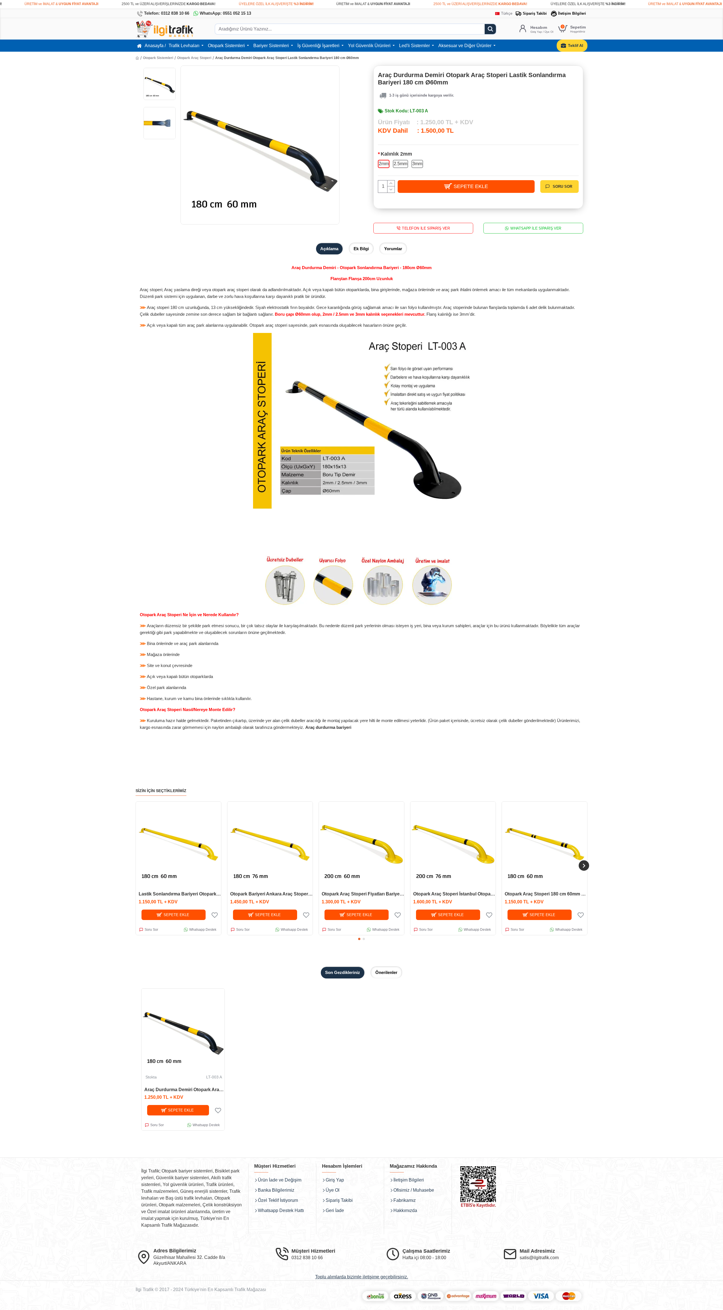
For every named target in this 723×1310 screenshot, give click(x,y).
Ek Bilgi (361, 248)
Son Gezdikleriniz (342, 972)
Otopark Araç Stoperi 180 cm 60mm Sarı (546, 894)
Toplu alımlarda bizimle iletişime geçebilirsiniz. (361, 1276)
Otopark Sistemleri (158, 58)
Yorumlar (393, 248)
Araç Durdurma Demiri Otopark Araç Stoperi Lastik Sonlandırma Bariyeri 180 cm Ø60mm (184, 1089)
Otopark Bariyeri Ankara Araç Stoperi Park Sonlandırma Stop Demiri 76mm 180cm (271, 894)
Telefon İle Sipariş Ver (426, 228)
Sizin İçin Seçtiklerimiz (161, 790)
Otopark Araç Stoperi (194, 58)
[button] (139, 865)
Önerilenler (386, 972)
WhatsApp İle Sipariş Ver (536, 228)
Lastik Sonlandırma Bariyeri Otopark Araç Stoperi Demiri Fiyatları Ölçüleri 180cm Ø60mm (180, 894)
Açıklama (329, 248)
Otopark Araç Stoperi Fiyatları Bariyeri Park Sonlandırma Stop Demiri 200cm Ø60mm (363, 894)
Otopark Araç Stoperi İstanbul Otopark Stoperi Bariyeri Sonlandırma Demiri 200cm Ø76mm (454, 894)
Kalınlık (396, 154)
